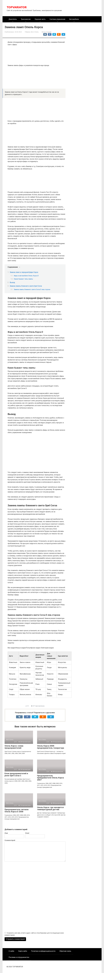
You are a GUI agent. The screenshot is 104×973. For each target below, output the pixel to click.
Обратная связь (65, 951)
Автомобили (74, 19)
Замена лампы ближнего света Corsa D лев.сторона (32, 289)
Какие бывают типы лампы (23, 279)
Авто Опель (35, 32)
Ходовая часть (40, 19)
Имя (6, 833)
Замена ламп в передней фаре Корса (24, 272)
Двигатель (13, 19)
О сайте (11, 951)
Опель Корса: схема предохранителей (14, 747)
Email (27, 833)
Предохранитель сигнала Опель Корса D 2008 (16, 810)
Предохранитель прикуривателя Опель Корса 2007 (50, 777)
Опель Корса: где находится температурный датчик (50, 808)
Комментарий (10, 840)
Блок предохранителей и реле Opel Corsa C (16, 774)
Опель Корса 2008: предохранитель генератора (50, 747)
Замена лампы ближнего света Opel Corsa (26, 286)
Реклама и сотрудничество (19, 957)
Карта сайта (22, 951)
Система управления (57, 19)
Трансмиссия (26, 19)
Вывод (12, 282)
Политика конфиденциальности (43, 951)
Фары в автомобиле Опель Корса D (26, 276)
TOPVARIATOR (17, 7)
